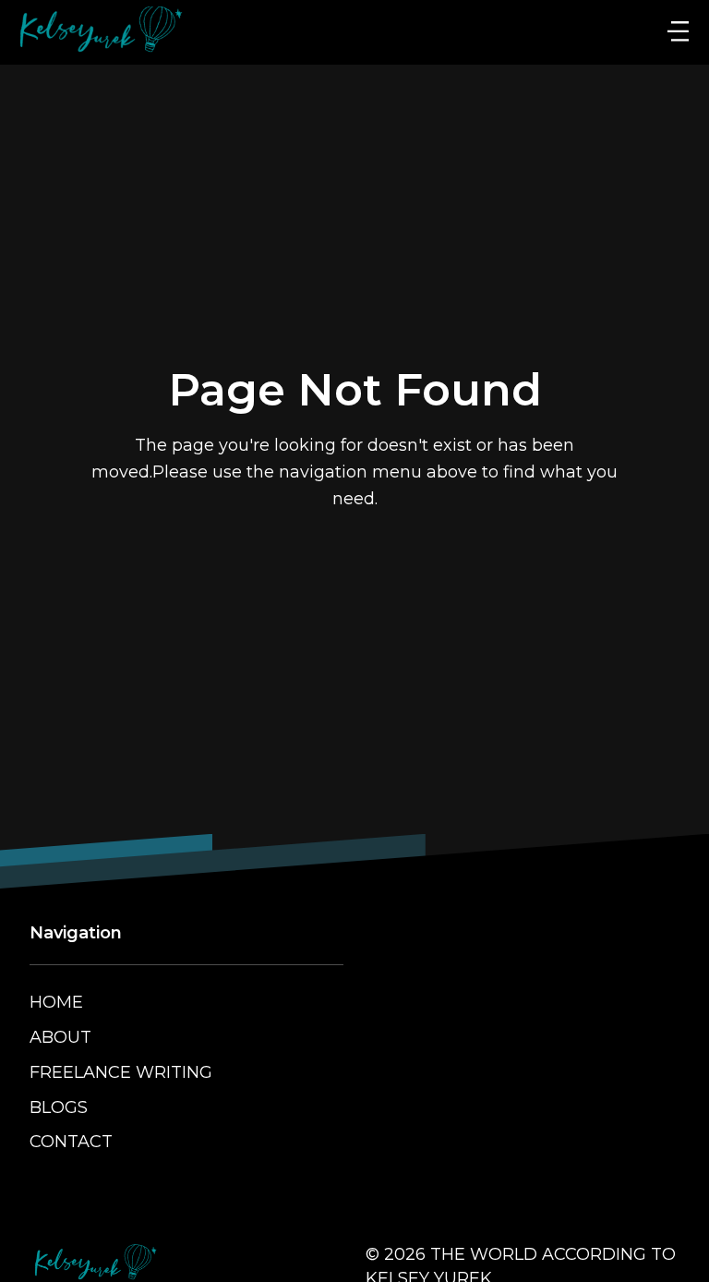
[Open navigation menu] (678, 32)
